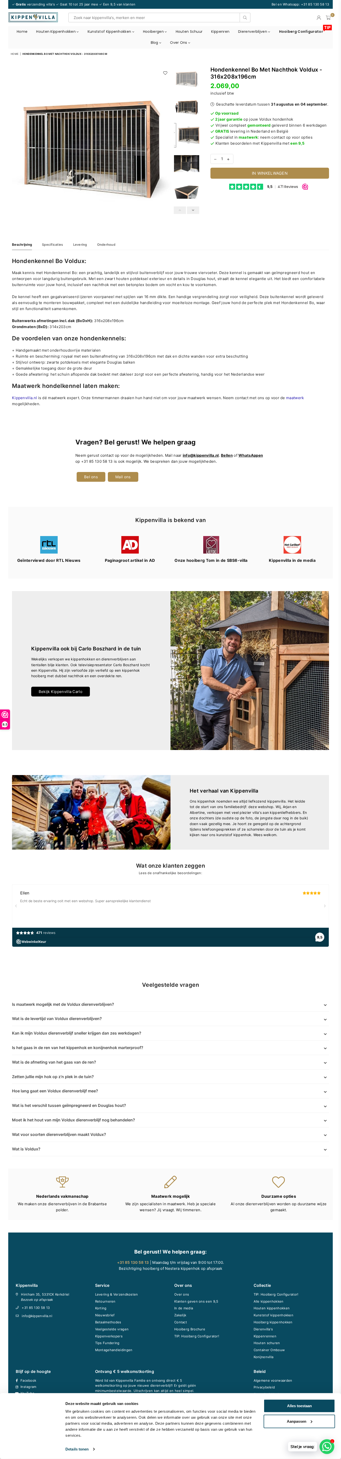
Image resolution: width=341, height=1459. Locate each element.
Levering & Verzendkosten (116, 1294)
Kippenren (220, 31)
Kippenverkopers (109, 1336)
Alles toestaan (299, 1406)
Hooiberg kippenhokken (273, 1322)
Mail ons (123, 476)
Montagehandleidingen (114, 1350)
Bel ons (91, 476)
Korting (101, 1308)
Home (22, 31)
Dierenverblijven (253, 31)
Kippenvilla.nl (24, 397)
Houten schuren (267, 1343)
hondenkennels (102, 338)
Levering (80, 244)
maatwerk (295, 397)
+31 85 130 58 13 (36, 1308)
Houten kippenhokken (56, 31)
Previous (16, 145)
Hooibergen (154, 31)
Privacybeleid (264, 1387)
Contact (180, 1322)
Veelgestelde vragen (112, 1329)
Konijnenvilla (264, 1357)
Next (167, 145)
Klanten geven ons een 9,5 (196, 1301)
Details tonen (77, 1449)
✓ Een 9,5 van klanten (117, 4)
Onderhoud (106, 244)
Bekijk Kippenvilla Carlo (60, 691)
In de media (183, 1308)
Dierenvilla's (263, 1329)
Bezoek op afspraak (37, 1300)
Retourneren (105, 1301)
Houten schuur (189, 31)
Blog (155, 42)
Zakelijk (180, 1315)
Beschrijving (22, 244)
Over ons (179, 42)
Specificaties (52, 244)
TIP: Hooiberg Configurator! (196, 1336)
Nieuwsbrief (105, 1315)
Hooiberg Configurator (303, 30)
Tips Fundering (107, 1343)
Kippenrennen (265, 1336)
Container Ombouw (269, 1350)
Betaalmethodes (108, 1322)
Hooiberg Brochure (189, 1329)
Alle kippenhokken (269, 1301)
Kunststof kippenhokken (110, 31)
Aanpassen (296, 1421)
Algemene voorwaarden (273, 1380)
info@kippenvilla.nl (37, 1316)
